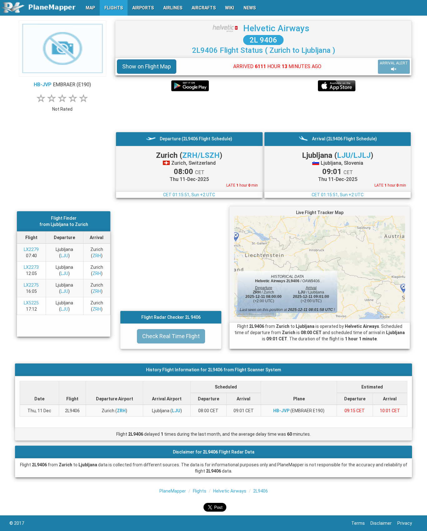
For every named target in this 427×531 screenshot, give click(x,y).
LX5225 (31, 302)
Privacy (407, 523)
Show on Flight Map (146, 66)
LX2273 (31, 267)
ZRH (97, 255)
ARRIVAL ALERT (394, 63)
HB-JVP (43, 85)
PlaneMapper (172, 490)
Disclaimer (383, 523)
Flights (199, 490)
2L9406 (260, 490)
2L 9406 (263, 40)
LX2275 (31, 285)
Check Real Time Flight (171, 336)
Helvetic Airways (276, 28)
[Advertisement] (263, 112)
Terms (360, 523)
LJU (64, 255)
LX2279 (31, 249)
